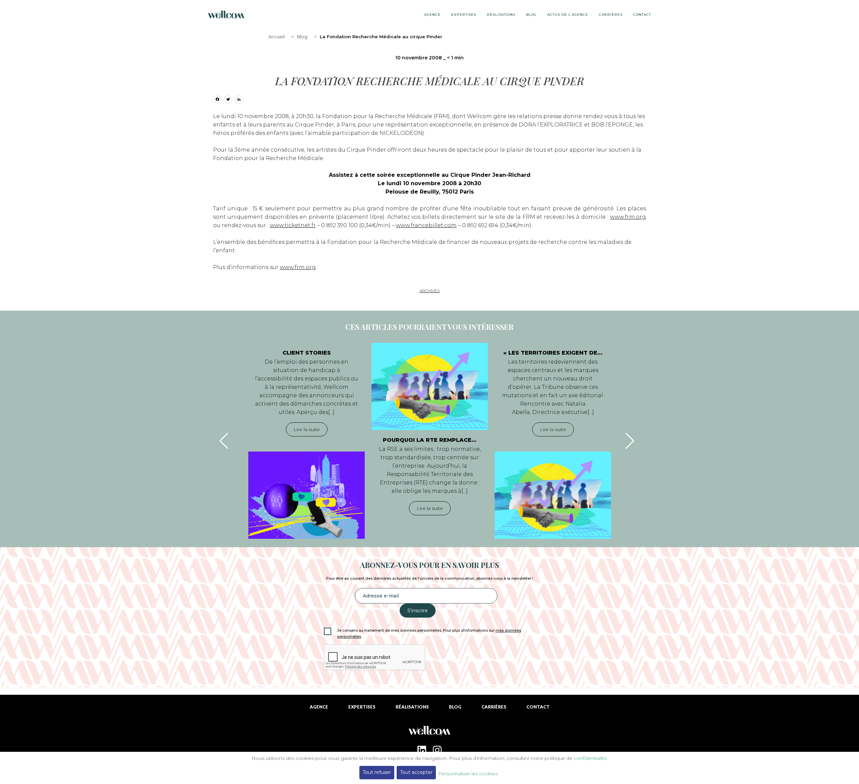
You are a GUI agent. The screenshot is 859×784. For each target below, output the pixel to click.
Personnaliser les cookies (468, 774)
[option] (306, 441)
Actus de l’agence (567, 14)
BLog (531, 14)
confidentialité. (591, 758)
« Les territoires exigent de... (552, 353)
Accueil (276, 36)
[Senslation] (429, 733)
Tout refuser (377, 772)
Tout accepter (416, 772)
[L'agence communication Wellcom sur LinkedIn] (421, 750)
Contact (642, 14)
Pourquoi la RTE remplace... (429, 440)
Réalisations (501, 14)
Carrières (610, 14)
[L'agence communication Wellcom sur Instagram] (437, 750)
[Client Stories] (306, 495)
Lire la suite (307, 429)
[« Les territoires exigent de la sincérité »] (553, 495)
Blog (302, 36)
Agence (432, 14)
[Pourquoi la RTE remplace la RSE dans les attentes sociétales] (429, 386)
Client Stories (307, 353)
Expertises (463, 14)
